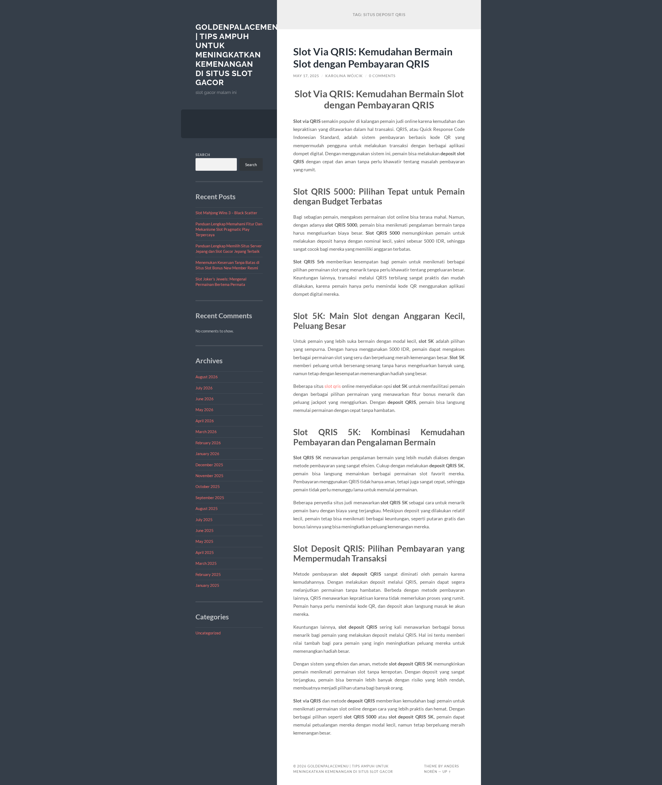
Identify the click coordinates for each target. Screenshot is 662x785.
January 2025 (207, 585)
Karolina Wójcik (344, 76)
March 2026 (206, 431)
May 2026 (204, 409)
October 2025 (207, 486)
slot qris (333, 386)
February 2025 (208, 574)
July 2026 (204, 388)
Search (202, 155)
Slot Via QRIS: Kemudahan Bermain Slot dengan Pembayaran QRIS (373, 57)
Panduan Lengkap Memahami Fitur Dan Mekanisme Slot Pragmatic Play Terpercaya (228, 229)
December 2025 (209, 464)
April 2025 (204, 552)
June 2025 (204, 530)
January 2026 (207, 453)
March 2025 (206, 563)
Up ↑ (446, 771)
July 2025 (204, 519)
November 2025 (209, 475)
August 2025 (206, 508)
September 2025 (209, 497)
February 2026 (208, 442)
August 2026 (206, 376)
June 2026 (204, 398)
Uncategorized (208, 633)
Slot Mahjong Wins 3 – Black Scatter (226, 212)
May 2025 (204, 541)
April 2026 (204, 420)
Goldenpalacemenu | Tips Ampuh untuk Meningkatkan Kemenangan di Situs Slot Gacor (239, 55)
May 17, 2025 (306, 76)
